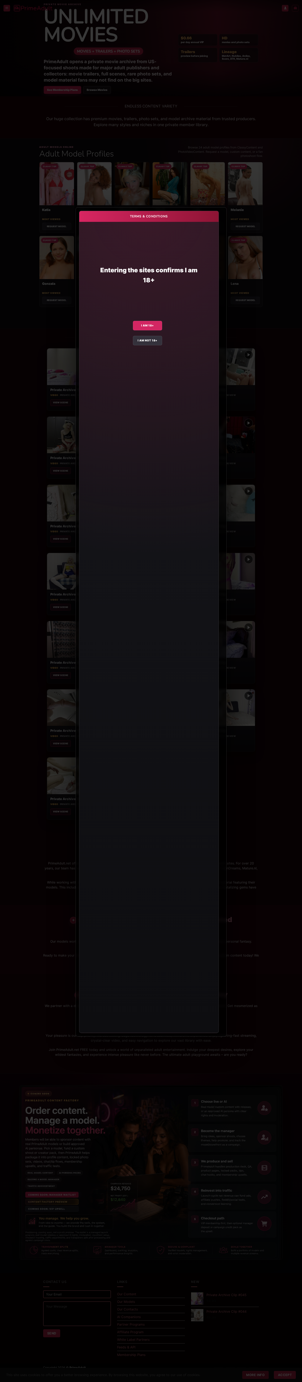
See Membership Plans (62, 89)
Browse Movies (97, 89)
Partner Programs (131, 1324)
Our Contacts (127, 1309)
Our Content (126, 1294)
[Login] (285, 8)
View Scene (60, 402)
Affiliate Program (130, 1332)
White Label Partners (133, 1340)
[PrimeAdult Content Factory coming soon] (151, 1172)
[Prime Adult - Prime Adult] (33, 8)
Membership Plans (131, 1355)
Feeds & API (126, 1347)
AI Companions (129, 1317)
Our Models (126, 1302)
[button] (6, 8)
